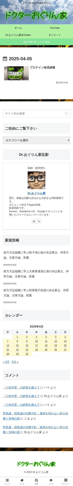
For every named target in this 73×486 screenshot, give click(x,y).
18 (46, 345)
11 (46, 341)
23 (27, 349)
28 (8, 354)
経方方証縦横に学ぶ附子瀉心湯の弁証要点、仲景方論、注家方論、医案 (36, 255)
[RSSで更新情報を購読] (39, 221)
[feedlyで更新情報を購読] (34, 221)
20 (65, 345)
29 (17, 354)
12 (55, 341)
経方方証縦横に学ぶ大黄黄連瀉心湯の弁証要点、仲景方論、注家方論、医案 (36, 274)
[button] (66, 113)
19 (55, 345)
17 (36, 345)
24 (36, 349)
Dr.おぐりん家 (37, 193)
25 (46, 349)
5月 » (15, 362)
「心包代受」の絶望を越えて (21, 387)
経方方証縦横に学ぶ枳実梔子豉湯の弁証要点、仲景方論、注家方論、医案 (36, 293)
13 (65, 341)
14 (8, 345)
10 (36, 341)
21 (8, 349)
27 (65, 349)
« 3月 (6, 362)
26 (55, 349)
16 (27, 345)
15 (17, 345)
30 (27, 354)
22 (17, 349)
